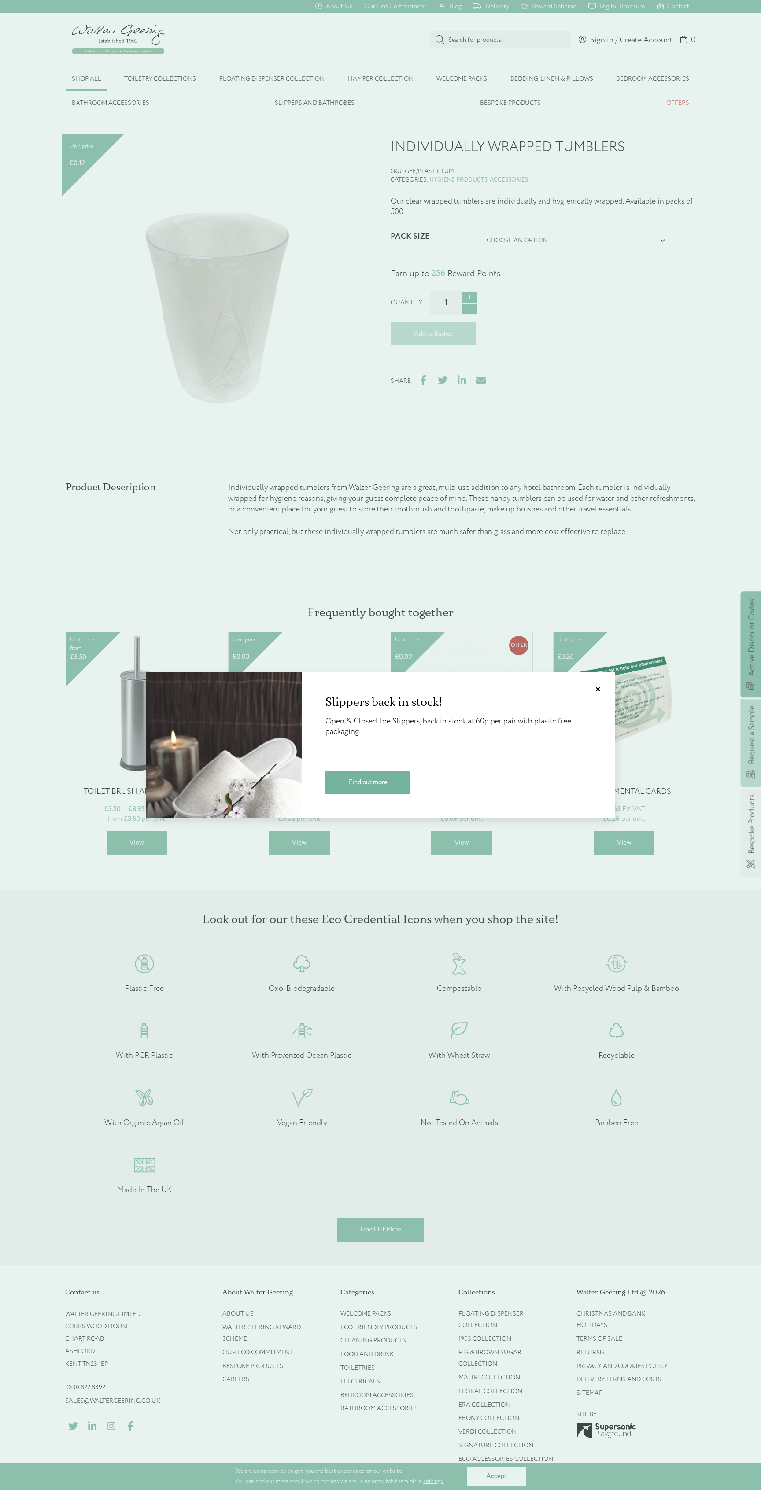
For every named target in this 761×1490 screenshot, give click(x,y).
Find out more (368, 782)
